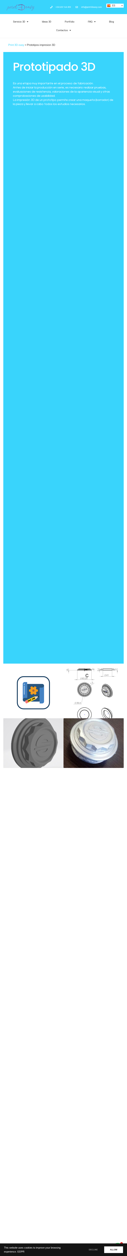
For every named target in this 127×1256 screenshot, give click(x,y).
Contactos (62, 30)
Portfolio (69, 21)
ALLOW (113, 1250)
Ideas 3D (46, 21)
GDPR (20, 1251)
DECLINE (93, 1250)
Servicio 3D (19, 21)
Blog (111, 21)
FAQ (90, 21)
